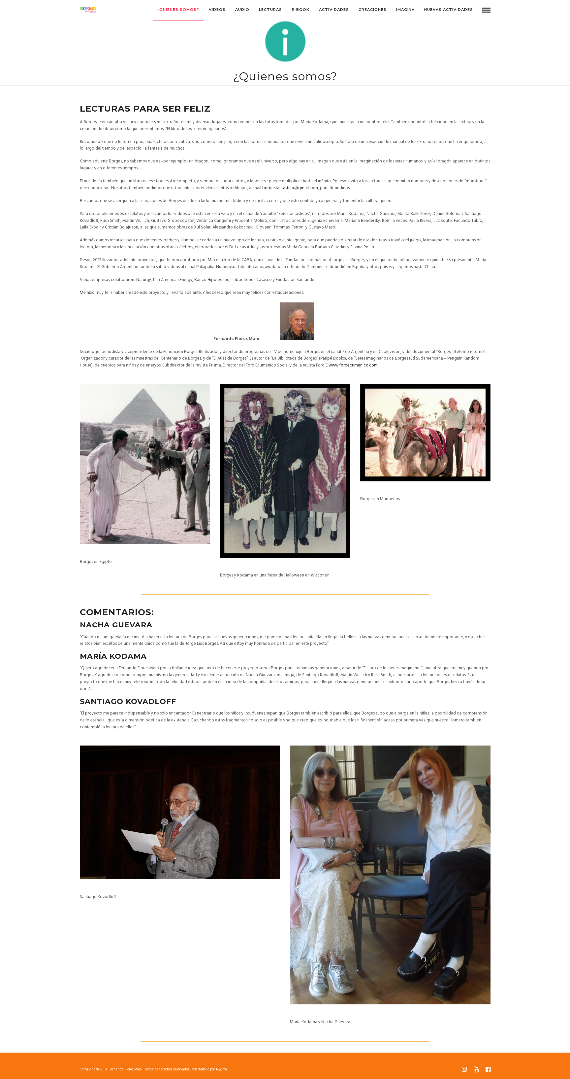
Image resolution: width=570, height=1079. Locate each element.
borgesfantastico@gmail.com (290, 188)
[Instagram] (464, 1069)
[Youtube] (476, 1069)
